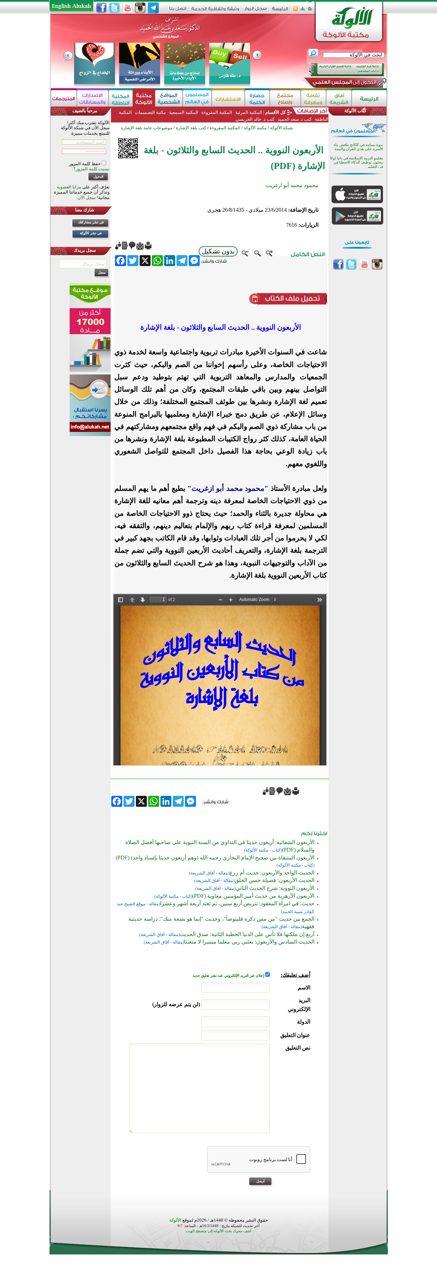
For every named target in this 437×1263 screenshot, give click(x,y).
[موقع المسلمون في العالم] (197, 98)
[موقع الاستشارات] (228, 98)
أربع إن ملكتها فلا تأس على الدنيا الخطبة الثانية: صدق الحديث (247, 934)
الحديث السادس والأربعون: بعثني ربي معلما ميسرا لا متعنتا (249, 942)
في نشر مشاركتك (91, 222)
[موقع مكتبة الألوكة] (144, 98)
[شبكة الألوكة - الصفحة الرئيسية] (280, 11)
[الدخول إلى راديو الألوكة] (340, 69)
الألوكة (175, 1220)
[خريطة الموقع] (302, 10)
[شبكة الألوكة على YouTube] (127, 7)
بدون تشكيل (218, 251)
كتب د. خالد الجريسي (255, 119)
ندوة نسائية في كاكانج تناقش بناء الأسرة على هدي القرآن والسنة (358, 147)
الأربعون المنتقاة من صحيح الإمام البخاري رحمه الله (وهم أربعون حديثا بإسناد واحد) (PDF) (215, 857)
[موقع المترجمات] (64, 98)
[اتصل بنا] (177, 10)
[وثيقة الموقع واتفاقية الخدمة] (215, 11)
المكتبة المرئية (248, 112)
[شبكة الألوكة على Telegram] (153, 7)
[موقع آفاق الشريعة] (339, 98)
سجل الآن (86, 197)
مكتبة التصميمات (150, 112)
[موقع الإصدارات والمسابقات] (93, 98)
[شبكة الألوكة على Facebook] (101, 7)
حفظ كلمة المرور (85, 163)
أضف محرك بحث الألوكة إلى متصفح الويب (218, 1231)
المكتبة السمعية (183, 112)
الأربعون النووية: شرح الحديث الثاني (275, 888)
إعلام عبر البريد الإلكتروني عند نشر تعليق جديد (229, 975)
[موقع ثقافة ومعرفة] (313, 98)
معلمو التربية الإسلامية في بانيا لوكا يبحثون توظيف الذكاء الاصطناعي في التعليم (356, 162)
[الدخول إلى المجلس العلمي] (343, 83)
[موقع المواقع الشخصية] (169, 98)
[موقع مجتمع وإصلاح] (285, 98)
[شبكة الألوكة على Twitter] (114, 7)
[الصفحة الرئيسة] (309, 10)
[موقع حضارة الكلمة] (257, 98)
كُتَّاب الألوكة (355, 110)
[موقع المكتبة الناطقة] (121, 98)
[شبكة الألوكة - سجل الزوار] (255, 10)
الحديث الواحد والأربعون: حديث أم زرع (271, 873)
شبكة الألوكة (281, 127)
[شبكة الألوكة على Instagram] (140, 7)
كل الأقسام (275, 112)
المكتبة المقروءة (216, 112)
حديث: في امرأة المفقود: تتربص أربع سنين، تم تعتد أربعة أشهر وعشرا (237, 903)
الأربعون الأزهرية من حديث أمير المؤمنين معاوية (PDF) (253, 896)
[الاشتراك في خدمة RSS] (295, 10)
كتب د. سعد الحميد (295, 119)
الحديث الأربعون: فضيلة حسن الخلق (274, 880)
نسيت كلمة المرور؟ (91, 168)
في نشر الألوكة (91, 233)
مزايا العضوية (69, 186)
